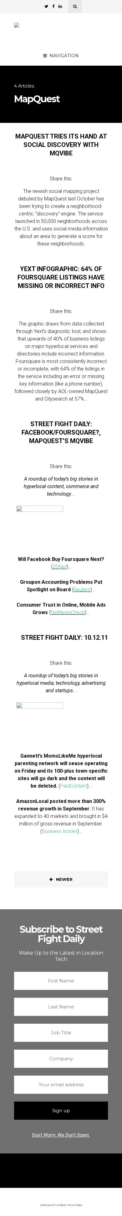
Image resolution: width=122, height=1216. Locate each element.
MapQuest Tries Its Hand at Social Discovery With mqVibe (61, 145)
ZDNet (60, 567)
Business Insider (59, 831)
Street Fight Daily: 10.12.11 (64, 637)
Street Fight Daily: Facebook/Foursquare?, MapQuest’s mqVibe (61, 432)
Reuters (82, 590)
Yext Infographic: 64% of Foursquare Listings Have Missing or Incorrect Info (61, 277)
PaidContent (73, 786)
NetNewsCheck (68, 612)
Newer (64, 879)
